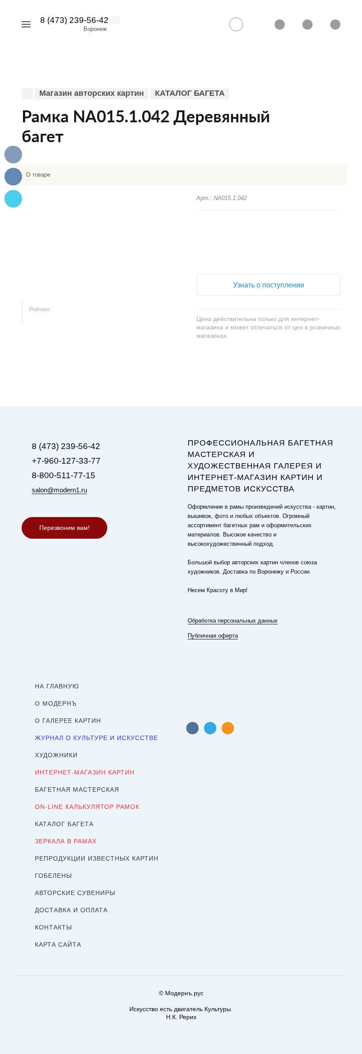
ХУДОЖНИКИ (56, 755)
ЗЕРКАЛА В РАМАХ (66, 841)
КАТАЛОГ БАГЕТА (64, 823)
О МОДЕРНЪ (56, 703)
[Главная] (27, 93)
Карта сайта (58, 944)
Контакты (53, 927)
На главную (57, 686)
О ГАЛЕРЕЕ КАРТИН (68, 720)
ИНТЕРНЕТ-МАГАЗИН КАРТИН (85, 772)
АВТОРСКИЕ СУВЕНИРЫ (75, 892)
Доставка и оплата (71, 910)
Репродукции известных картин (96, 858)
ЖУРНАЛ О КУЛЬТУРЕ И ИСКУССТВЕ (96, 737)
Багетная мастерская (77, 789)
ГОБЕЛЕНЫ (53, 875)
